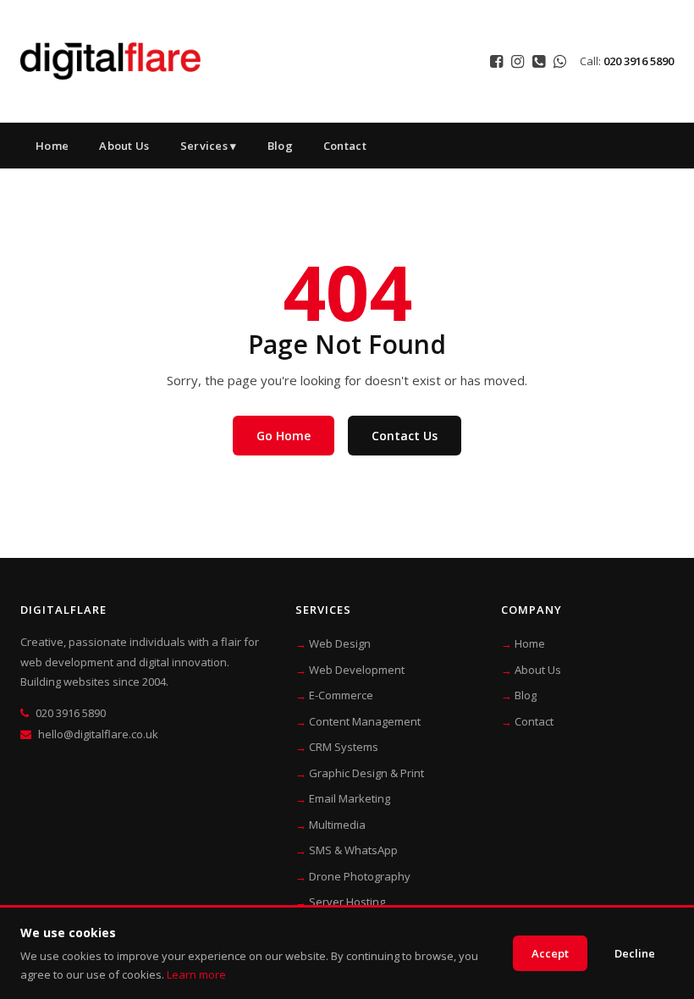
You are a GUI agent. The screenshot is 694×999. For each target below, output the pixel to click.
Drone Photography (359, 876)
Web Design (340, 643)
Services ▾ (208, 145)
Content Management (365, 721)
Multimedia (337, 824)
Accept (550, 953)
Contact (344, 145)
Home (52, 145)
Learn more (196, 974)
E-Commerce (341, 695)
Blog (280, 145)
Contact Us (405, 436)
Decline (634, 953)
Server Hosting (347, 901)
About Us (124, 145)
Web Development (357, 669)
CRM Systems (343, 746)
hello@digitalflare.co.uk (98, 734)
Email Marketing (349, 798)
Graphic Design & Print (366, 773)
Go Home (283, 436)
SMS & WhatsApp (353, 850)
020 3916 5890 (638, 61)
